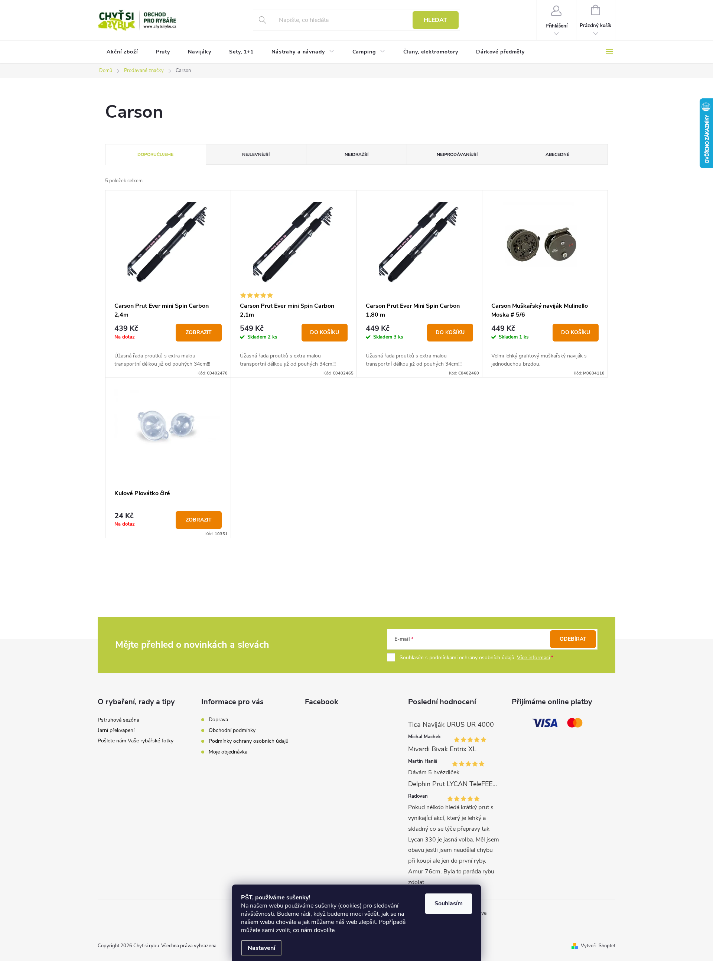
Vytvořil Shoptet (598, 945)
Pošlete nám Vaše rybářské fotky (135, 740)
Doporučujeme (155, 154)
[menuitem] (122, 51)
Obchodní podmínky (232, 730)
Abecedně (557, 154)
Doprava (218, 719)
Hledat (435, 20)
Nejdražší (356, 154)
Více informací (533, 657)
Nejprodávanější (457, 154)
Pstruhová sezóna (118, 719)
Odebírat (573, 639)
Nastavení (261, 948)
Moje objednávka (228, 751)
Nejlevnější (256, 154)
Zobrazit (199, 332)
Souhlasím (448, 903)
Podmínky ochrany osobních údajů (249, 741)
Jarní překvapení (116, 730)
